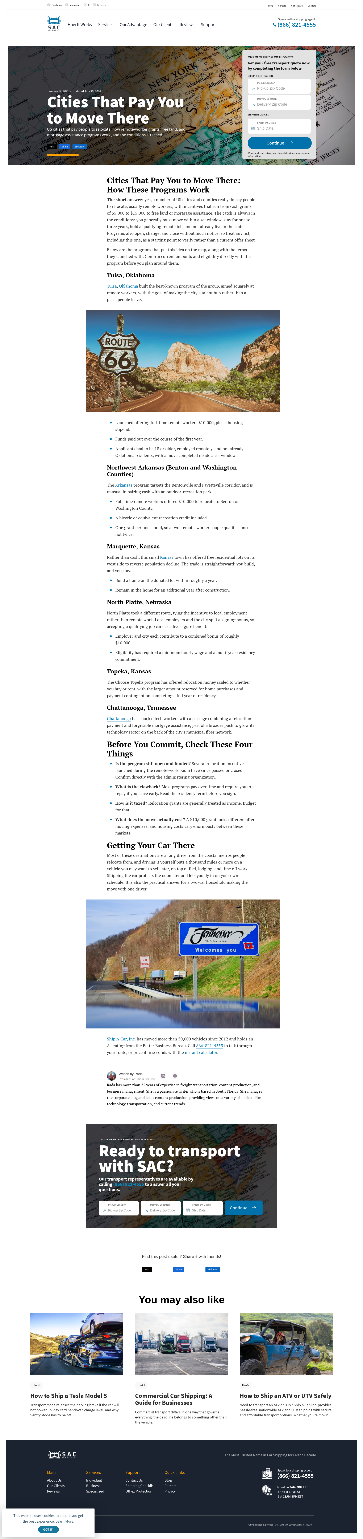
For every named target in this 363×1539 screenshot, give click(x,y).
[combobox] (281, 128)
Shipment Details (266, 123)
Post (52, 146)
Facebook (56, 5)
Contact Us (297, 5)
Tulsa (112, 286)
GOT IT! (48, 1529)
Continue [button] (275, 143)
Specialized (95, 1491)
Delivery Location (267, 99)
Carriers (312, 5)
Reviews (187, 24)
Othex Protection (138, 1491)
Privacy (170, 1491)
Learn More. (64, 1521)
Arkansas (123, 485)
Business (93, 1485)
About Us (54, 1480)
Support (208, 24)
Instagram (75, 5)
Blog (270, 5)
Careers (282, 5)
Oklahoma (128, 286)
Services (105, 24)
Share (65, 146)
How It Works (80, 24)
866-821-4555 (209, 1045)
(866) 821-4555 (297, 24)
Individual (94, 1480)
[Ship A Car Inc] (54, 24)
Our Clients (163, 24)
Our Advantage (133, 24)
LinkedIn (102, 5)
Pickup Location (266, 83)
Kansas (166, 557)
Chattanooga (119, 718)
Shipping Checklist (140, 1485)
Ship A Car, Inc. (121, 1039)
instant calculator (201, 1052)
